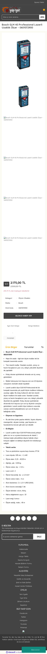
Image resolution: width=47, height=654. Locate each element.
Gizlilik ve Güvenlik (23, 579)
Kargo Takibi (23, 556)
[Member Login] (38, 9)
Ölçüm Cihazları (24, 298)
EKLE (39, 536)
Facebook (23, 613)
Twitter (23, 617)
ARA (42, 17)
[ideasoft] (11, 652)
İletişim (23, 553)
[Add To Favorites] (12, 332)
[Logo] (11, 10)
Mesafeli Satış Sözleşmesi (23, 575)
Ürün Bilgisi (11, 347)
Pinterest (23, 627)
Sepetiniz (23, 605)
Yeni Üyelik (24, 594)
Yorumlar (29, 347)
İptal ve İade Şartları (23, 582)
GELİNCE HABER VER (23, 316)
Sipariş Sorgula (23, 560)
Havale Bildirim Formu (23, 563)
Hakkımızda (23, 549)
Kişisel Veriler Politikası (23, 586)
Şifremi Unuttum (23, 601)
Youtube (23, 624)
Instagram (23, 620)
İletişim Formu (23, 567)
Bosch (21, 303)
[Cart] (42, 9)
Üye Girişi (23, 598)
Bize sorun (35, 650)
